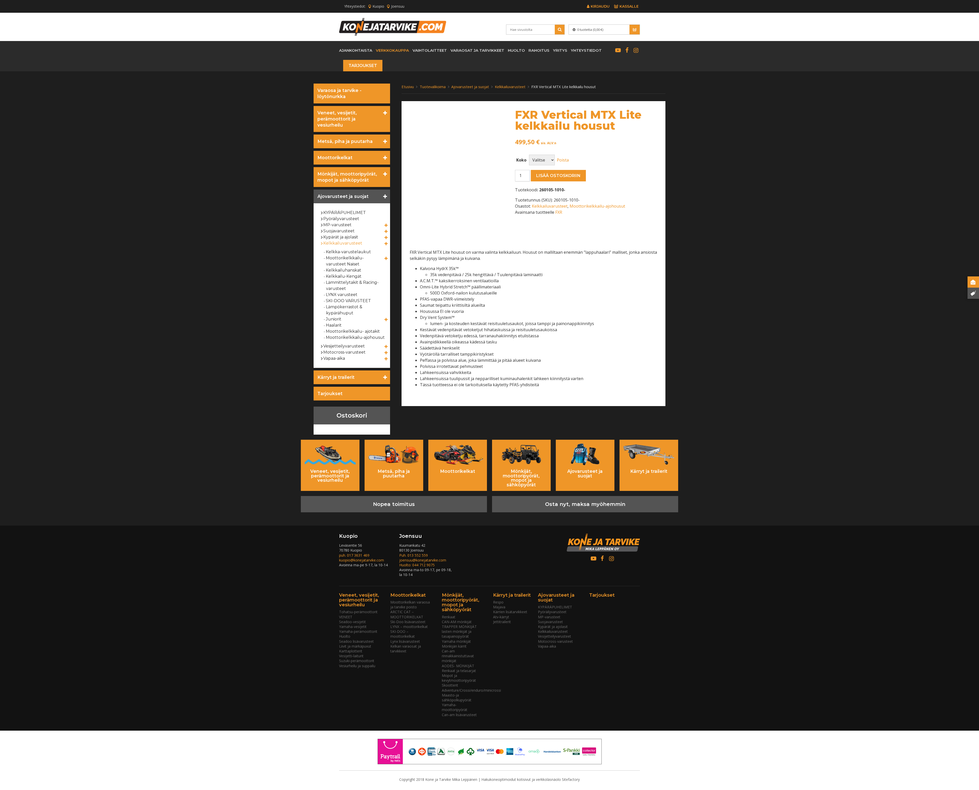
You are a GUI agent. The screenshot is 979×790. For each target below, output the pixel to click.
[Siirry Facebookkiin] (627, 50)
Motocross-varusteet (345, 352)
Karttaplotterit (350, 651)
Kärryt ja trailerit (336, 377)
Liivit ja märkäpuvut (355, 646)
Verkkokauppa (392, 50)
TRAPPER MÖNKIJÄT (459, 626)
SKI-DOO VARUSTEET (348, 300)
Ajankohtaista (355, 50)
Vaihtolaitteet (430, 50)
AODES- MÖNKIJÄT (458, 665)
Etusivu (408, 86)
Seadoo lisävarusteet (356, 641)
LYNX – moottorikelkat (409, 626)
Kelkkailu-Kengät (344, 276)
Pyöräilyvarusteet (341, 218)
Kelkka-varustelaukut (348, 251)
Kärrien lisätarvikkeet (510, 611)
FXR (558, 212)
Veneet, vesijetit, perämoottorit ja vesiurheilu (337, 119)
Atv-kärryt (501, 616)
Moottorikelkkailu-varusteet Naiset (345, 261)
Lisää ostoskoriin (558, 175)
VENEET (345, 616)
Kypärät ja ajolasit (341, 237)
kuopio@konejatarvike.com (361, 560)
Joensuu (397, 6)
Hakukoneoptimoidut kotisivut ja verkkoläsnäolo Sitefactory (530, 779)
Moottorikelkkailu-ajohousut (355, 337)
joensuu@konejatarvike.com (422, 560)
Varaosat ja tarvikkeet (477, 50)
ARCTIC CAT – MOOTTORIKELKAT (406, 614)
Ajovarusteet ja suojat (343, 196)
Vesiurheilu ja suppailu (357, 665)
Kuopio (378, 6)
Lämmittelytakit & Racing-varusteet (352, 285)
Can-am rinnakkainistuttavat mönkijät (458, 656)
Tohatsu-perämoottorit (358, 611)
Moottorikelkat (335, 157)
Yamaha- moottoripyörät (454, 707)
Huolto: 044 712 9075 (417, 565)
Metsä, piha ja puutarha (345, 141)
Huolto (516, 50)
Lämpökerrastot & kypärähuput (344, 309)
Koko (521, 160)
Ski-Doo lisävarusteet (408, 621)
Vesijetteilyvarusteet (344, 346)
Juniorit (333, 319)
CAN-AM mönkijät (457, 621)
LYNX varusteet (341, 294)
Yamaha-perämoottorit (358, 631)
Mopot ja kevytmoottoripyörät (459, 678)
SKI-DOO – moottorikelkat (402, 634)
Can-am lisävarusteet (459, 714)
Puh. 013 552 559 (413, 555)
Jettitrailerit (502, 621)
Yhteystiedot (586, 50)
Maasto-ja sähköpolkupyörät (456, 697)
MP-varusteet (338, 224)
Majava (499, 607)
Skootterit (450, 685)
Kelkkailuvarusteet (343, 243)
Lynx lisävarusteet (405, 641)
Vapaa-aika (334, 358)
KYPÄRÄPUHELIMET (345, 212)
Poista (563, 160)
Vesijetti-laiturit (351, 655)
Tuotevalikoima (433, 86)
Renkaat (448, 616)
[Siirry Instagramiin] (636, 50)
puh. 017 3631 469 (354, 555)
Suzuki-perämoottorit (356, 660)
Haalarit (334, 325)
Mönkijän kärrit (454, 646)
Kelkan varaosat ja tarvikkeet (405, 648)
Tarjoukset (363, 65)
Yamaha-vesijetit (353, 626)
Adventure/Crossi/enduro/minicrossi (471, 690)
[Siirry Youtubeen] (618, 50)
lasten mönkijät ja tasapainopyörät (456, 634)
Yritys (560, 50)
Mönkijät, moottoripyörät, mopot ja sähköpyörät (347, 177)
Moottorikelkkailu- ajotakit (353, 331)
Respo (498, 602)
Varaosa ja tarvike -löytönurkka (339, 93)
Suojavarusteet (339, 231)
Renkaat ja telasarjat (459, 670)
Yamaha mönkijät (456, 641)
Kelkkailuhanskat (343, 270)
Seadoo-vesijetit (352, 621)
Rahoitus (539, 50)
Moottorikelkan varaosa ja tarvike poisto (410, 604)
